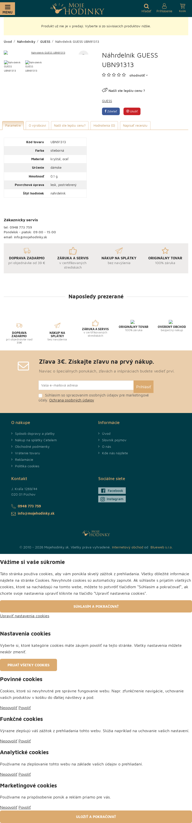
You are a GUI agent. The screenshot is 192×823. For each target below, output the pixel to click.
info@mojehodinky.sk (30, 237)
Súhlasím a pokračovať (96, 606)
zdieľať (111, 111)
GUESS (107, 101)
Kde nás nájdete (115, 453)
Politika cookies (27, 466)
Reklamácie (24, 459)
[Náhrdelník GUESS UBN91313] (46, 53)
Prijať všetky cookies (29, 665)
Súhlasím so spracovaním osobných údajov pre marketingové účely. (93, 397)
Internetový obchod (127, 547)
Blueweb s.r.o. (161, 547)
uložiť (133, 111)
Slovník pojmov (114, 440)
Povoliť (24, 707)
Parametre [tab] (13, 125)
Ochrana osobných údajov (71, 400)
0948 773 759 (21, 227)
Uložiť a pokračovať (96, 816)
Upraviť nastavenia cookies (24, 615)
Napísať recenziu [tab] (135, 125)
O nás (106, 446)
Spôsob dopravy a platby (35, 433)
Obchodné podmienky (32, 446)
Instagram (115, 499)
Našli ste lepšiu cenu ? (126, 90)
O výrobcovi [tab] (37, 125)
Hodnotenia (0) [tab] (104, 125)
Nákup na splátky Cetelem (36, 440)
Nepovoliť (8, 707)
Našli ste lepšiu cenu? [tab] (70, 125)
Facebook (115, 490)
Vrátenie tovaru (27, 453)
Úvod (106, 433)
